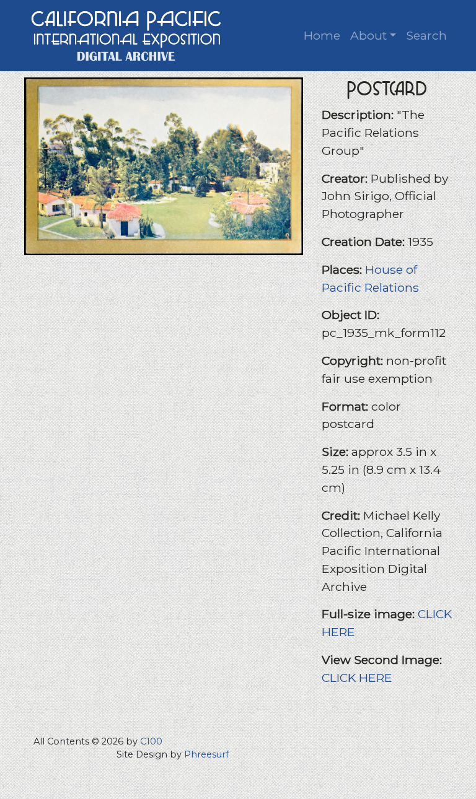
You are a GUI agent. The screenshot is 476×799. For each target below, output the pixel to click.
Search (426, 35)
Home (322, 35)
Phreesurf (206, 754)
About (368, 35)
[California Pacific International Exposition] (126, 34)
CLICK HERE (357, 677)
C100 (151, 741)
